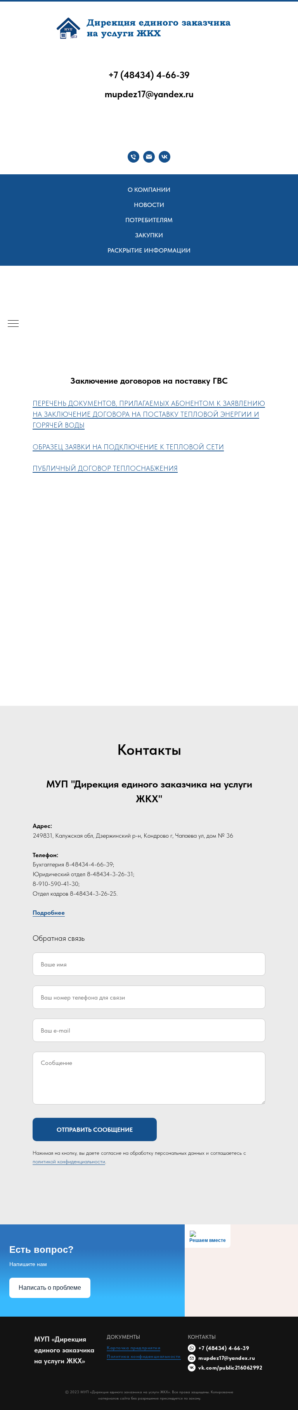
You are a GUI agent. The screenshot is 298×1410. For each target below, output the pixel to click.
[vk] (164, 157)
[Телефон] (133, 157)
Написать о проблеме (50, 1287)
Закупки (149, 235)
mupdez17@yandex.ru (149, 94)
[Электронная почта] (149, 157)
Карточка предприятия (133, 1347)
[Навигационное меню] (13, 324)
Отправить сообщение (95, 1129)
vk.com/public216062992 (230, 1367)
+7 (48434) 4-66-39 (149, 75)
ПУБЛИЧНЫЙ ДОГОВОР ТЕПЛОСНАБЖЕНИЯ (105, 468)
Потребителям (149, 220)
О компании (149, 189)
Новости (149, 205)
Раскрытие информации (149, 250)
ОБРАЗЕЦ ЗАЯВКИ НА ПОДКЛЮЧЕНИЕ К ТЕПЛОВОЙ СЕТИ (128, 447)
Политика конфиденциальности (144, 1356)
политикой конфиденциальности (69, 1161)
